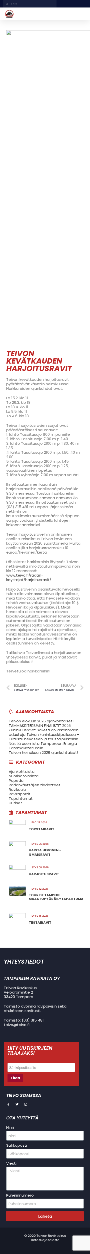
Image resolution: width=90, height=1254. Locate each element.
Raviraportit (19, 794)
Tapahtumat (21, 798)
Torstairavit (41, 829)
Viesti (11, 1163)
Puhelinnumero (20, 1195)
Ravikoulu (17, 789)
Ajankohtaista (21, 771)
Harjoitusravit (44, 874)
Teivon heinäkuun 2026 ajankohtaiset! (43, 752)
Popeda (16, 780)
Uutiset (15, 803)
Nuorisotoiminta (23, 776)
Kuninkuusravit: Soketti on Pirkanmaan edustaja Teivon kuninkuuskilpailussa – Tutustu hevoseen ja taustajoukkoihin (44, 734)
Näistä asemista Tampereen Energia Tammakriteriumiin (43, 746)
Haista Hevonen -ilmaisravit (45, 852)
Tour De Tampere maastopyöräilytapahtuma (56, 897)
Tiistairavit (40, 922)
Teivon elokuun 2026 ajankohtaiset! (41, 721)
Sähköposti (16, 1145)
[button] (81, 13)
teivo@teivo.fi (17, 1024)
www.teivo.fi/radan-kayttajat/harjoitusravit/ (28, 577)
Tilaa (15, 1077)
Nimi (10, 1127)
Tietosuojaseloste (45, 1240)
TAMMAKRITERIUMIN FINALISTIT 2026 (40, 725)
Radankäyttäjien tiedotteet (34, 785)
